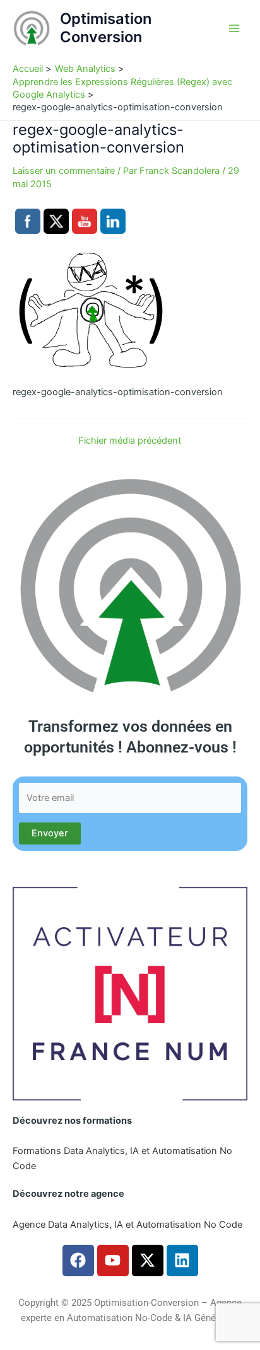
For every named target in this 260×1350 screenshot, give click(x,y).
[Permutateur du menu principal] (234, 28)
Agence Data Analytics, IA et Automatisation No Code (127, 1224)
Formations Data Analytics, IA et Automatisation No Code (122, 1158)
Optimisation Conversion (105, 27)
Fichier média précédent (129, 441)
